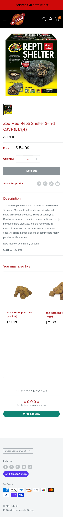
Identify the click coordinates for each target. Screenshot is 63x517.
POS (5, 510)
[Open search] (44, 19)
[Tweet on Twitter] (51, 183)
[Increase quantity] (36, 158)
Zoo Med (8, 137)
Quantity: (8, 158)
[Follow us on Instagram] (18, 467)
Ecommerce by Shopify (23, 510)
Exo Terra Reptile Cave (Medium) (19, 314)
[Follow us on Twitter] (11, 467)
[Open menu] (4, 19)
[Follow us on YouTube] (24, 467)
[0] (57, 19)
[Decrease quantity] (19, 158)
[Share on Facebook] (39, 183)
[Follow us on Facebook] (5, 467)
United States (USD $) (15, 451)
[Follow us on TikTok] (30, 467)
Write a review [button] (31, 413)
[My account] (50, 19)
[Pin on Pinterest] (45, 183)
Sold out (31, 170)
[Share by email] (57, 183)
